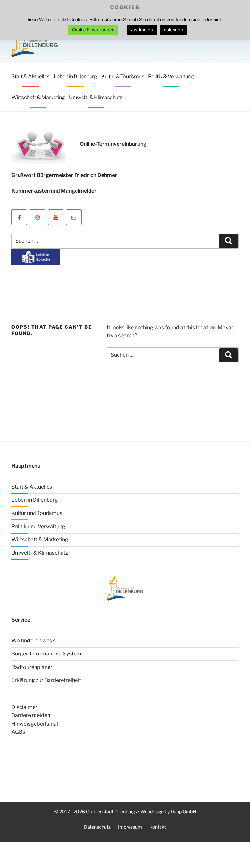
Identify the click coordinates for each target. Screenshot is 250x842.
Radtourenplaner (31, 667)
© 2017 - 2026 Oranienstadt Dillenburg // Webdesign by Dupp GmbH (125, 811)
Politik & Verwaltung (171, 76)
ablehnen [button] (173, 29)
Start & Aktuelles (30, 76)
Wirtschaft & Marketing (38, 97)
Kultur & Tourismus (122, 76)
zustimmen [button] (142, 29)
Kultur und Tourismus (36, 513)
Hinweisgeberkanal (34, 724)
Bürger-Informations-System (46, 654)
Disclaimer (24, 707)
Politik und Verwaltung (38, 526)
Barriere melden (30, 715)
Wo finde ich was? (33, 641)
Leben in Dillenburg (75, 76)
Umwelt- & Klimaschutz (95, 97)
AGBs (18, 732)
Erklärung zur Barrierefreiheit (46, 680)
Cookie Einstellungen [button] (93, 29)
